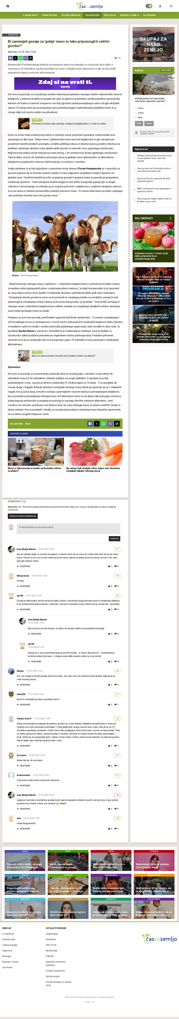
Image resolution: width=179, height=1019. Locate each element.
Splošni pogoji (53, 976)
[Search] (171, 6)
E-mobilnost (30, 15)
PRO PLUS (51, 945)
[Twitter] (15, 58)
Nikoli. (140, 117)
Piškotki (50, 956)
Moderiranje (51, 950)
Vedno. (141, 108)
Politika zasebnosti (55, 970)
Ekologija (110, 15)
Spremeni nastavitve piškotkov (56, 963)
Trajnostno (92, 15)
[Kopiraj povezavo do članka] (30, 58)
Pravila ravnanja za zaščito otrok (58, 984)
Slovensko (149, 15)
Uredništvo (51, 939)
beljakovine (16, 424)
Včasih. (141, 113)
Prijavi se (114, 539)
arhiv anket (166, 70)
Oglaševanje (52, 933)
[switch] (149, 6)
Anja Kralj (12, 52)
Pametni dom (49, 15)
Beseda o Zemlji (129, 15)
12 (119, 58)
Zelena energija (71, 15)
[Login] (160, 6)
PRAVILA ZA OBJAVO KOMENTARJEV (23, 516)
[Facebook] (10, 58)
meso (28, 424)
